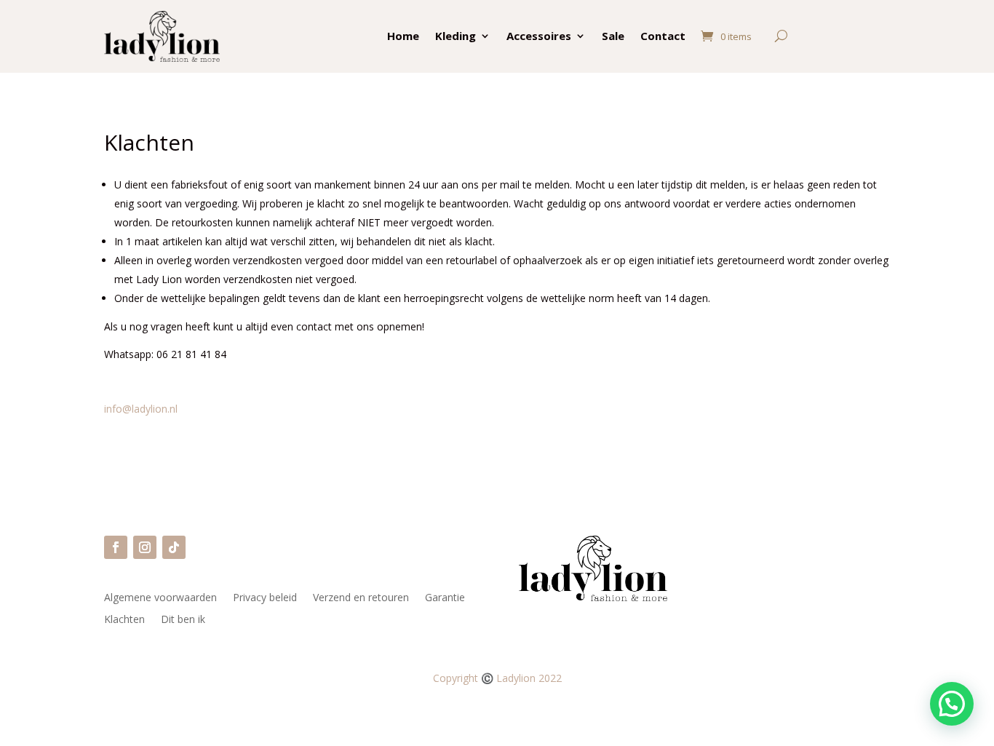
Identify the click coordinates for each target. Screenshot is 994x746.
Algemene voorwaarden (160, 598)
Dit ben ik (183, 620)
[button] (952, 704)
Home (403, 35)
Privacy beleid (265, 598)
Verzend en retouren (361, 598)
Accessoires (538, 35)
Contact (662, 35)
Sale (613, 35)
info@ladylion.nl (141, 409)
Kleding (455, 35)
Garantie (445, 598)
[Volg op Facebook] (115, 547)
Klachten (124, 620)
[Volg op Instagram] (144, 547)
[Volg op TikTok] (174, 547)
